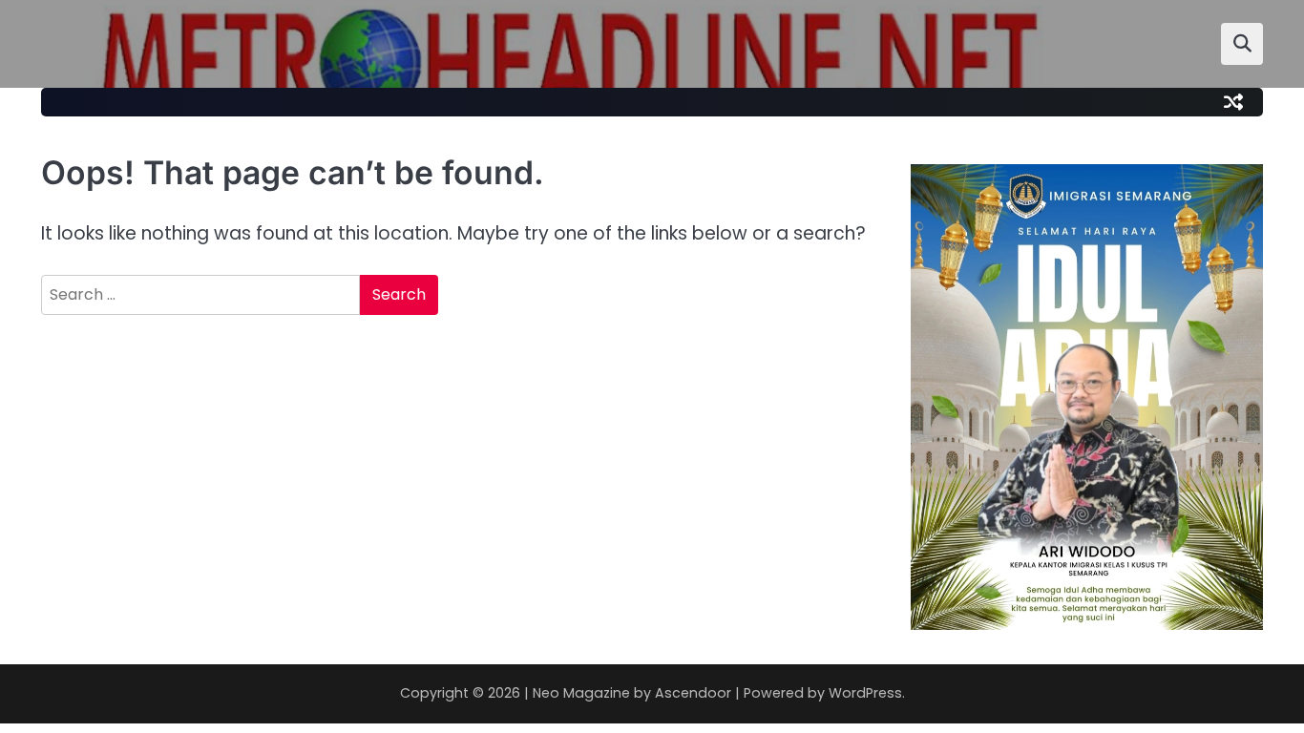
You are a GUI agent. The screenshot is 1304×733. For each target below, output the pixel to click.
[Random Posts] (1233, 102)
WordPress (865, 692)
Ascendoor (693, 692)
